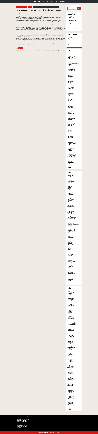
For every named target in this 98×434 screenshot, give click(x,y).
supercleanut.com (70, 102)
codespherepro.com (70, 393)
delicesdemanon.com (70, 237)
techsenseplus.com (70, 383)
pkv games (39, 1)
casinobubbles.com (70, 74)
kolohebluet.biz (69, 246)
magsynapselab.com (70, 366)
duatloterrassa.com (70, 124)
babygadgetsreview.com (71, 216)
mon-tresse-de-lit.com (70, 148)
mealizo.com (69, 310)
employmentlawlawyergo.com (72, 262)
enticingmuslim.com (70, 336)
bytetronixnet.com (70, 405)
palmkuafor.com (70, 294)
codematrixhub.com (70, 381)
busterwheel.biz (69, 248)
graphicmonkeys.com (70, 106)
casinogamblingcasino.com (71, 324)
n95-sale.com (69, 193)
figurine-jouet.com (70, 153)
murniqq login (25, 420)
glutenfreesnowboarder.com (72, 132)
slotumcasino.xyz (70, 251)
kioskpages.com (70, 136)
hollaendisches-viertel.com (71, 229)
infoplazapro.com (70, 377)
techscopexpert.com (70, 371)
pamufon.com (69, 125)
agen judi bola (19, 419)
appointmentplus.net (70, 272)
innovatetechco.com (70, 374)
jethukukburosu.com (70, 329)
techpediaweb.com (70, 372)
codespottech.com (70, 358)
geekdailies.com (70, 159)
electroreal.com (69, 64)
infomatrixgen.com (70, 390)
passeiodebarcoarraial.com (71, 303)
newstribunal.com (70, 57)
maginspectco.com (70, 408)
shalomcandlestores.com (71, 318)
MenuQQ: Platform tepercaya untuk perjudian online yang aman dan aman (53, 50)
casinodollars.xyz (70, 254)
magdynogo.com (70, 409)
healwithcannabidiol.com (71, 135)
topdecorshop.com (70, 266)
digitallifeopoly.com (70, 73)
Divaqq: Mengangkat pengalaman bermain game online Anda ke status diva (28, 50)
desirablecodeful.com (70, 349)
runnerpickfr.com (70, 179)
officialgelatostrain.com (71, 141)
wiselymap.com (69, 197)
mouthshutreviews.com (71, 70)
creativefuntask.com (70, 93)
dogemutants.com (70, 342)
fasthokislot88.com (70, 110)
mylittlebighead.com (70, 99)
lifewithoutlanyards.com (71, 231)
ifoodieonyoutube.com (70, 67)
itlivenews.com (69, 274)
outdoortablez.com (70, 354)
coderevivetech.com (70, 398)
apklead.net (69, 167)
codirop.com (69, 185)
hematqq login (19, 421)
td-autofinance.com (70, 206)
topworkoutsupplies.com (71, 69)
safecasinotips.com (70, 111)
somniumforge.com (70, 330)
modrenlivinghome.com (71, 156)
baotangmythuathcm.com (71, 328)
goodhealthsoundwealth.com (72, 337)
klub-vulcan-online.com (71, 118)
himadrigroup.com (70, 204)
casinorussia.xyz (70, 250)
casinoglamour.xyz (70, 253)
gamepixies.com (70, 107)
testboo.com (69, 238)
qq (67, 43)
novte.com (69, 226)
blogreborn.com (70, 194)
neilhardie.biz (69, 243)
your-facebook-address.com (71, 154)
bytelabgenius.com (70, 373)
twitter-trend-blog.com (71, 213)
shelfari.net (69, 249)
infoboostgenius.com (70, 384)
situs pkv (68, 44)
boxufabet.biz (69, 150)
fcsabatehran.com (70, 341)
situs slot (68, 39)
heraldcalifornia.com (70, 105)
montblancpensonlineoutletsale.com (73, 214)
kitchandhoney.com (70, 234)
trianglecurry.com (70, 137)
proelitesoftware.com (70, 113)
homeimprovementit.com (71, 56)
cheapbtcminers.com (70, 95)
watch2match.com (70, 259)
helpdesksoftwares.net (71, 53)
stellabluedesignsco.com (71, 347)
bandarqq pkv (19, 418)
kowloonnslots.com (70, 208)
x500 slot (23, 421)
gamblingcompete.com (71, 189)
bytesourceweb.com (70, 396)
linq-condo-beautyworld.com (72, 219)
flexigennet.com (69, 350)
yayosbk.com (69, 242)
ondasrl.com (69, 130)
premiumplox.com (70, 241)
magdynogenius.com (70, 365)
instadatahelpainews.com (71, 157)
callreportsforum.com (70, 162)
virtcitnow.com (69, 195)
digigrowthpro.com (70, 176)
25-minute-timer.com (70, 92)
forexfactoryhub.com (70, 199)
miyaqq (26, 426)
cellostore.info (69, 312)
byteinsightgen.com (70, 387)
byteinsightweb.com (70, 364)
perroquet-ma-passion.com (71, 155)
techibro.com (69, 210)
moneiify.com (69, 316)
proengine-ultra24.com (71, 230)
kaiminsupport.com (70, 298)
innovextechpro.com (70, 368)
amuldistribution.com (70, 87)
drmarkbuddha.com (70, 223)
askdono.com (69, 187)
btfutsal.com (69, 183)
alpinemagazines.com (70, 211)
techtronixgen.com (70, 367)
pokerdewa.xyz (69, 256)
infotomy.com (69, 355)
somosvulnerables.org (71, 123)
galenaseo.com (69, 260)
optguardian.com (70, 77)
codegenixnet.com (70, 395)
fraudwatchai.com (70, 81)
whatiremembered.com (71, 218)
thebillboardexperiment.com (71, 145)
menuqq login (19, 416)
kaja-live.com (69, 200)
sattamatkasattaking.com (71, 143)
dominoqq (27, 419)
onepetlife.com (69, 144)
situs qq (68, 38)
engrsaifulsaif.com (70, 94)
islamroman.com (70, 205)
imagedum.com (69, 138)
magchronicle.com (70, 360)
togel (56, 1)
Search (68, 6)
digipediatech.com (70, 361)
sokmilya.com (69, 163)
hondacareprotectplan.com (71, 323)
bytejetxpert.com (70, 407)
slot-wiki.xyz (69, 257)
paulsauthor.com (70, 348)
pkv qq (21, 427)
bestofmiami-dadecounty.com (72, 65)
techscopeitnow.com (70, 404)
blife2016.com (69, 131)
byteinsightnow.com (70, 397)
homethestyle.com (70, 86)
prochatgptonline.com (71, 198)
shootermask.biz (70, 247)
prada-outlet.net (70, 175)
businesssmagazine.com (71, 191)
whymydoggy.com (70, 291)
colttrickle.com (69, 177)
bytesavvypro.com (70, 386)
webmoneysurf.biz (70, 244)
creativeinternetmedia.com (71, 192)
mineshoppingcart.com (71, 68)
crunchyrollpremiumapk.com (72, 322)
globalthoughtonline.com (71, 315)
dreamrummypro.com (70, 297)
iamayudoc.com (69, 98)
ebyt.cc (68, 220)
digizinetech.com (70, 389)
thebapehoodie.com (70, 334)
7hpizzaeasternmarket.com (71, 228)
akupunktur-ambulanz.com (71, 217)
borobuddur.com (70, 88)
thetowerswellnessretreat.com (72, 139)
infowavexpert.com (70, 379)
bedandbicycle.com (70, 104)
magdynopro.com (70, 376)
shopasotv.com (69, 267)
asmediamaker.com (70, 313)
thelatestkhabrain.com (71, 306)
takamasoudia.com (70, 344)
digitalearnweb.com (70, 292)
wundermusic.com (70, 89)
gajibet (18, 427)
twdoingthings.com (70, 346)
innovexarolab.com (70, 391)
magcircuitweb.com (70, 370)
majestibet (22, 426)
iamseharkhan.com (70, 305)
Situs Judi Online (61, 1)
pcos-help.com (69, 182)
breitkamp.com (69, 119)
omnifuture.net (69, 180)
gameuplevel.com (70, 84)
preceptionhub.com (70, 59)
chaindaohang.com (70, 222)
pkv (68, 45)
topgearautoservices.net (71, 151)
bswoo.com (69, 283)
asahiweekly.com (70, 101)
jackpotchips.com (70, 112)
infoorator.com (69, 225)
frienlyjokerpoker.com (70, 207)
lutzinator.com (69, 129)
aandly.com (69, 281)
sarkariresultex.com (70, 309)
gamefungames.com (70, 90)
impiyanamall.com (70, 76)
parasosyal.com (70, 335)
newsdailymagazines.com (71, 58)
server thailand (24, 418)
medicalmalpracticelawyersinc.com (73, 263)
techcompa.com (69, 201)
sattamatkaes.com (70, 321)
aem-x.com (69, 82)
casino (47, 1)
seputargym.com (70, 75)
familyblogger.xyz (70, 116)
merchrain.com (69, 160)
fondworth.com (69, 304)
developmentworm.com (71, 273)
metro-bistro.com (70, 235)
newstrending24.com (70, 277)
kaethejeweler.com (70, 142)
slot (43, 1)
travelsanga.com (70, 268)
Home (35, 1)
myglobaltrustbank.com (71, 261)
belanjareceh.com (70, 299)
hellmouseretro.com (70, 340)
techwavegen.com (70, 385)
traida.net (69, 232)
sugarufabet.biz (69, 149)
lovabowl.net (69, 55)
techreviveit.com (70, 378)
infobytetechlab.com (70, 392)
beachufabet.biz (69, 147)
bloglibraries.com (70, 331)
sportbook (51, 1)
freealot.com (69, 100)
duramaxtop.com (70, 343)
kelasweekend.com (70, 279)
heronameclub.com (70, 352)
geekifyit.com (69, 319)
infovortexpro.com (70, 402)
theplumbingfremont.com (71, 275)
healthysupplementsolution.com (72, 356)
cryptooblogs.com (70, 83)
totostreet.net (69, 78)
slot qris (18, 426)
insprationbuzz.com (70, 301)
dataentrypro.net (70, 295)
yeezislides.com (69, 61)
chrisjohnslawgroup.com (71, 117)
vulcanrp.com (69, 212)
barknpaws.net (69, 311)
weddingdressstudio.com (71, 240)
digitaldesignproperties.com (71, 307)
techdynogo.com (70, 359)
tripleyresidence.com (70, 120)
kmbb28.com (69, 161)
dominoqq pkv (69, 37)
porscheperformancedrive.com (72, 126)
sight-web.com (69, 203)
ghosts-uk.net (69, 186)
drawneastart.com (70, 108)
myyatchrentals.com (70, 317)
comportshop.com (70, 265)
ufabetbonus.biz (70, 278)
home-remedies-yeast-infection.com (73, 63)
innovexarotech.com (70, 401)
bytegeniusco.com (70, 380)
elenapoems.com (70, 338)
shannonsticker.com (70, 300)
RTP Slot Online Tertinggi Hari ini (21, 6)
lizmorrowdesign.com (70, 133)
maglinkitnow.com (70, 362)
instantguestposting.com (71, 269)
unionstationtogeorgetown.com (72, 96)
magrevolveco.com (70, 399)
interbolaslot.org (70, 293)
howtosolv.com (69, 236)
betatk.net (69, 280)
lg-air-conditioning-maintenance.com (73, 224)
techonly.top (69, 188)
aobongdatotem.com (70, 62)
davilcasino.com (70, 80)
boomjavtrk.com (70, 166)
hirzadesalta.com (70, 71)
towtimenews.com (70, 325)
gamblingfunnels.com (70, 181)
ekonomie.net (69, 271)
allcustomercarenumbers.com (72, 114)
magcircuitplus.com (70, 403)
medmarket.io (69, 353)
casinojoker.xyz (69, 255)
